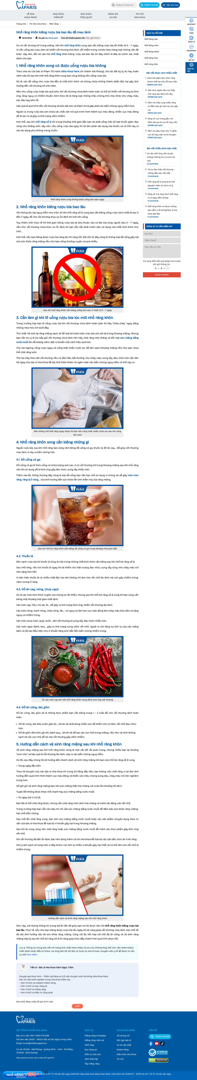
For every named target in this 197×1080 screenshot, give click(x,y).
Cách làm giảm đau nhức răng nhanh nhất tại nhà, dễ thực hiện (162, 81)
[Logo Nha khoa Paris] (25, 1022)
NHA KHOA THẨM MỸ (58, 16)
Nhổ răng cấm (151, 64)
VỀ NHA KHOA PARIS (30, 16)
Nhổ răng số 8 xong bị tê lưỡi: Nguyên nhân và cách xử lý (161, 185)
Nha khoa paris (51, 38)
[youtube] (156, 1044)
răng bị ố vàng (30, 479)
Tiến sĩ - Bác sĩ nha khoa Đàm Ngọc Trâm (51, 967)
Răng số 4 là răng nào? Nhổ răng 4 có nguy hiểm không (163, 197)
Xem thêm (31, 954)
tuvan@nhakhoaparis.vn (35, 1043)
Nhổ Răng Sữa (151, 58)
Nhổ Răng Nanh (152, 51)
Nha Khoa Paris (70, 71)
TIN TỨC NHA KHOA (139, 16)
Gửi (77, 1006)
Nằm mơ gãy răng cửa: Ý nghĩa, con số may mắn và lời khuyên (162, 134)
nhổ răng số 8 (43, 121)
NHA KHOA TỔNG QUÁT (86, 16)
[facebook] (151, 1044)
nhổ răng (56, 54)
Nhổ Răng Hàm (151, 45)
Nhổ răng (54, 24)
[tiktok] (162, 1044)
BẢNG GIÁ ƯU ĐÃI (113, 16)
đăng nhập (31, 1001)
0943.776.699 (42, 1035)
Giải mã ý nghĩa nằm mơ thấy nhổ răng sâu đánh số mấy (161, 93)
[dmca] (158, 1062)
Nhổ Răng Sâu (151, 39)
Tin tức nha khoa (37, 24)
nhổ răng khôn (72, 45)
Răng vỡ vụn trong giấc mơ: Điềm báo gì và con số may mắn (162, 122)
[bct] (158, 1056)
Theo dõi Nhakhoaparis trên (73, 38)
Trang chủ (21, 24)
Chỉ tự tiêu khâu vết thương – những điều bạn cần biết (161, 172)
